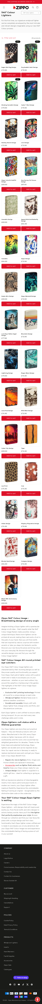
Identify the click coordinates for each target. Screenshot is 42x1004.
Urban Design (5, 523)
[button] (4, 7)
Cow (22, 486)
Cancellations (8, 903)
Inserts (6, 947)
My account (8, 894)
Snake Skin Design (7, 296)
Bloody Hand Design (8, 561)
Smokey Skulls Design (8, 142)
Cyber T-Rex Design (27, 105)
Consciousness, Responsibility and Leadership (20, 867)
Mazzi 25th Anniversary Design (9, 599)
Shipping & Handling (11, 898)
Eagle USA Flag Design (8, 67)
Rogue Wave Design (27, 373)
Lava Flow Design (7, 410)
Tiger (23, 448)
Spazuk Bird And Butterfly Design (29, 220)
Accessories (10, 765)
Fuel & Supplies (9, 956)
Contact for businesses (12, 876)
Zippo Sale (7, 965)
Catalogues (8, 969)
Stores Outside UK (10, 880)
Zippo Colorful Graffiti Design (8, 181)
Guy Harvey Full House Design (28, 181)
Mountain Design (26, 334)
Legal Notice (8, 858)
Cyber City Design (7, 448)
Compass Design (26, 561)
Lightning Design (7, 373)
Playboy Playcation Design (30, 523)
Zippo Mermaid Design (28, 296)
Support (7, 907)
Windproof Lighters (11, 942)
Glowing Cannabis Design (9, 105)
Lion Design (25, 142)
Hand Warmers (9, 951)
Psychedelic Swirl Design (29, 67)
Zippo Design (25, 258)
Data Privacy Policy (11, 925)
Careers (6, 862)
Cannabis (4, 258)
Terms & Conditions (10, 929)
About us (7, 854)
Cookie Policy (9, 920)
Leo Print (4, 486)
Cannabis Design (7, 219)
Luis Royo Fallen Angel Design (9, 334)
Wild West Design (27, 410)
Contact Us (8, 871)
